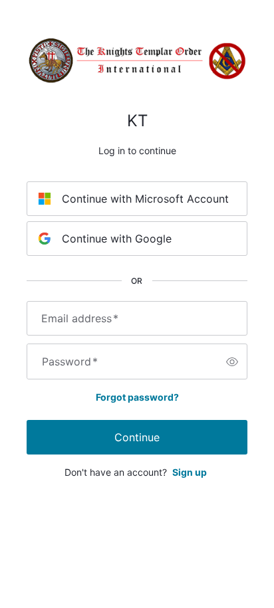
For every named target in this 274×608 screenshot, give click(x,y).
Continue (137, 437)
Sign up (189, 472)
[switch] (232, 361)
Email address (79, 318)
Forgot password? (137, 397)
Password (70, 361)
